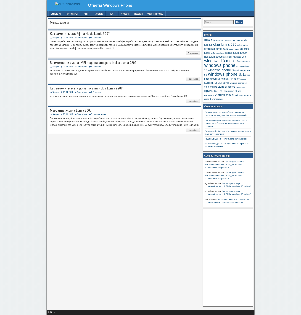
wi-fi (244, 56)
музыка (233, 83)
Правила (138, 13)
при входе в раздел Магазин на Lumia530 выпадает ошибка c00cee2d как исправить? (224, 164)
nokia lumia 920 (237, 52)
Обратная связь (155, 13)
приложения (213, 90)
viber (229, 56)
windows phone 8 (221, 70)
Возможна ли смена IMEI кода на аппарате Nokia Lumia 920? (93, 63)
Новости (125, 13)
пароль (231, 86)
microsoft (228, 41)
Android (99, 13)
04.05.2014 (68, 66)
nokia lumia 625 (218, 48)
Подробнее (193, 53)
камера (243, 79)
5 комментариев (98, 114)
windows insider (244, 61)
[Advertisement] (227, 257)
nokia (236, 40)
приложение (241, 87)
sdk (225, 57)
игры (226, 78)
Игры (86, 13)
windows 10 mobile (221, 61)
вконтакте (217, 78)
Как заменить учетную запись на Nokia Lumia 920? (86, 88)
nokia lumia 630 (236, 49)
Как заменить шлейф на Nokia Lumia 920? (80, 34)
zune (247, 75)
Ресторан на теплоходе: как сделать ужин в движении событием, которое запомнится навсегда (226, 123)
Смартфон (56, 13)
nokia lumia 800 (222, 53)
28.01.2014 (68, 114)
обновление (210, 87)
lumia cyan (218, 40)
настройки (242, 83)
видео (207, 79)
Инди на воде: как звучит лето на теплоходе (226, 139)
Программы (72, 13)
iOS (112, 13)
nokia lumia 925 (213, 56)
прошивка (229, 91)
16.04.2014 (68, 92)
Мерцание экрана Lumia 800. (70, 110)
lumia (208, 40)
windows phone (219, 65)
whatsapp (237, 57)
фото (206, 99)
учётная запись (243, 95)
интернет (235, 79)
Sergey (55, 37)
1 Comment (96, 37)
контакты (210, 82)
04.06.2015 (68, 37)
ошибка (222, 86)
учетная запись (224, 95)
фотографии (216, 99)
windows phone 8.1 (226, 74)
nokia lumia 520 (224, 44)
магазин (223, 82)
